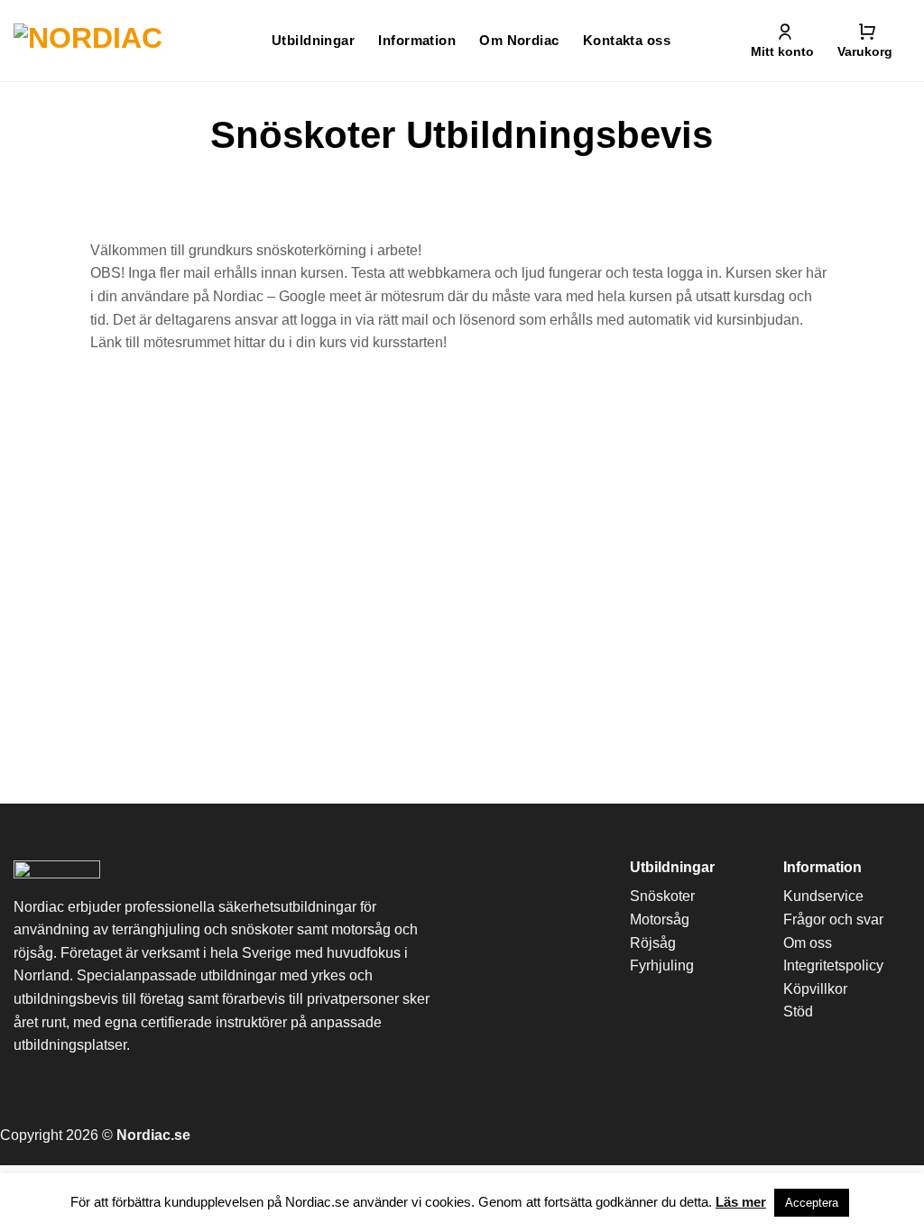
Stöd (798, 1011)
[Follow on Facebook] (695, 1141)
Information (417, 40)
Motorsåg (659, 919)
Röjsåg (653, 943)
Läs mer (741, 1201)
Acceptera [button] (811, 1202)
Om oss (807, 943)
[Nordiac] (89, 40)
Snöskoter (662, 896)
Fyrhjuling (662, 965)
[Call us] (796, 1141)
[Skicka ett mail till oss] (763, 1141)
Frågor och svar (833, 919)
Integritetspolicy (833, 965)
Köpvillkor (815, 989)
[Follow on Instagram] (728, 1141)
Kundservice (823, 896)
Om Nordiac (519, 40)
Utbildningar (313, 40)
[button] (864, 40)
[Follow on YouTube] (829, 1141)
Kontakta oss (626, 40)
